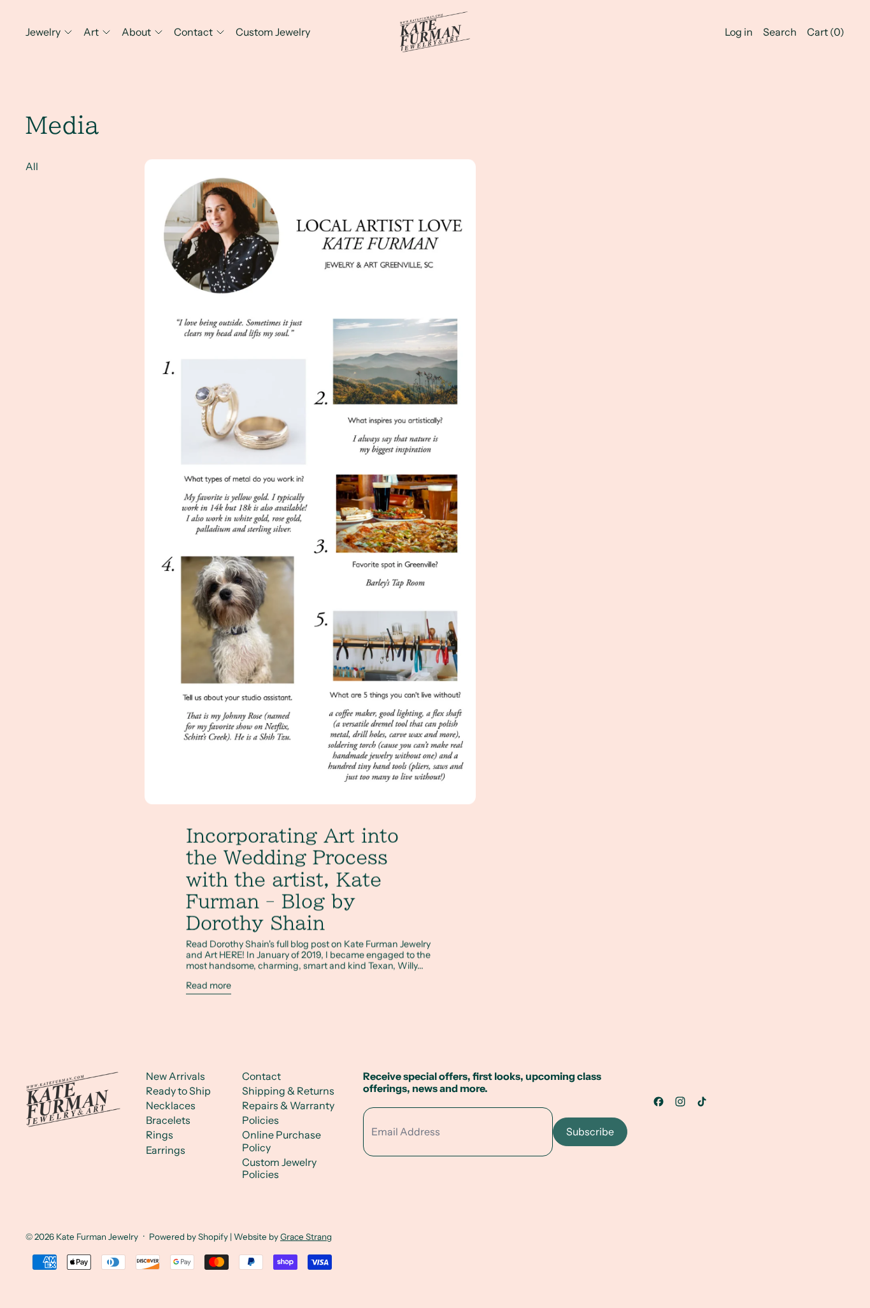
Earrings (165, 1150)
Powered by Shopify (188, 1237)
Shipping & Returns (288, 1090)
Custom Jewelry (273, 31)
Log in (739, 31)
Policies (260, 1120)
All (31, 166)
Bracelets (168, 1120)
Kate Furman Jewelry (97, 1237)
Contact (261, 1076)
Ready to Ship (178, 1090)
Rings (159, 1134)
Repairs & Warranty (288, 1105)
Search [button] (780, 31)
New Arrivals (175, 1076)
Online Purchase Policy (281, 1140)
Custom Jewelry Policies (279, 1168)
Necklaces (171, 1105)
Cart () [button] (826, 31)
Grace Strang (306, 1237)
